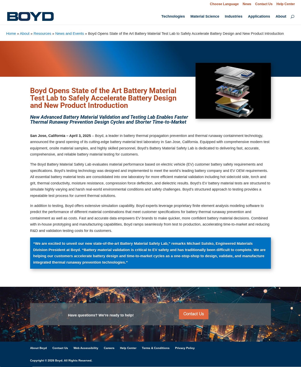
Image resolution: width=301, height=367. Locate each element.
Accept (278, 356)
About (281, 16)
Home (11, 34)
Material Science (204, 16)
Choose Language (224, 4)
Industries (233, 16)
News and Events (69, 34)
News (247, 4)
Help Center (285, 4)
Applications (259, 16)
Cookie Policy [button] (70, 357)
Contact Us (264, 4)
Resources (42, 34)
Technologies (173, 16)
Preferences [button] (164, 357)
